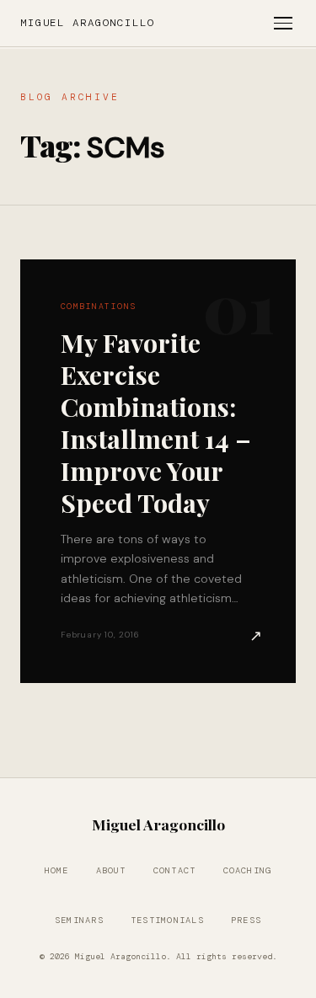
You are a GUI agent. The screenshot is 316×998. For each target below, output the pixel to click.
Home (57, 870)
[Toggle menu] (283, 23)
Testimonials (167, 920)
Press (246, 920)
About (111, 870)
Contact (174, 870)
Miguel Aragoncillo (87, 22)
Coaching (247, 870)
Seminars (79, 920)
